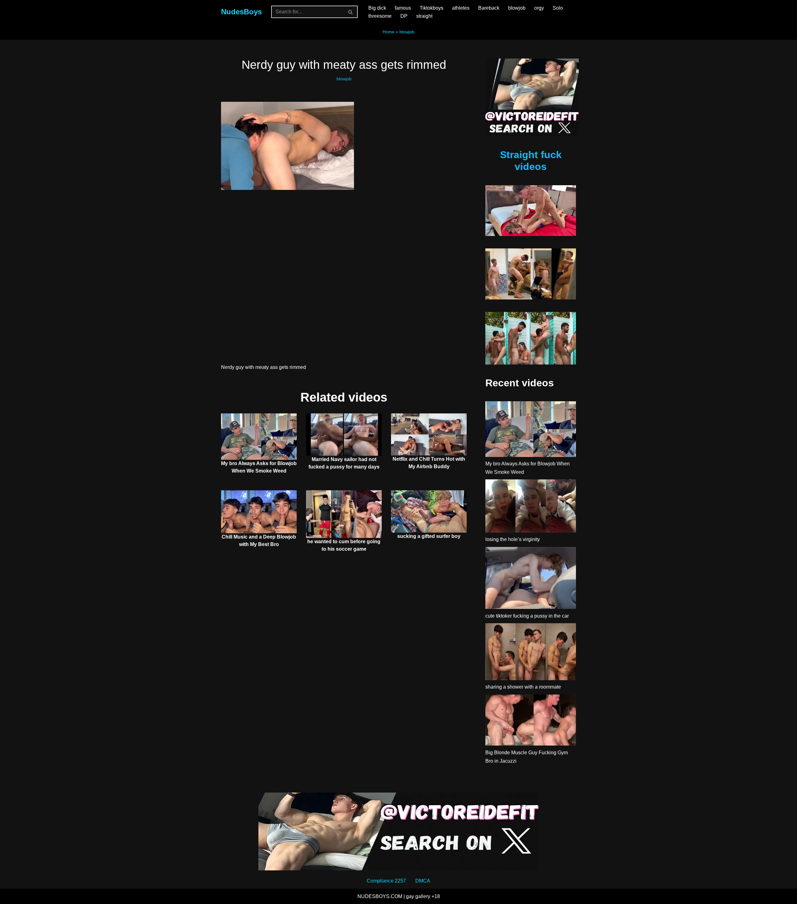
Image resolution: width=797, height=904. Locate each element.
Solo (558, 8)
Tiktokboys (431, 8)
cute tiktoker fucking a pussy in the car (527, 616)
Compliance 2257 (386, 880)
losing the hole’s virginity (512, 539)
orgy (539, 8)
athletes (460, 8)
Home (388, 31)
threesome (380, 16)
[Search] (351, 12)
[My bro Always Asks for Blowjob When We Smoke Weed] (530, 430)
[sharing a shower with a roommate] (530, 653)
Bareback (488, 8)
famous (403, 8)
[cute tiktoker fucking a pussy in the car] (530, 579)
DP (404, 16)
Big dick (377, 8)
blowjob (517, 8)
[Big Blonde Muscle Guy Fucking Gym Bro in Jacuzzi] (530, 721)
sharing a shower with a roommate (523, 687)
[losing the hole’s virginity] (530, 507)
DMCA (422, 880)
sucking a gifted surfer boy (428, 536)
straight (424, 16)
